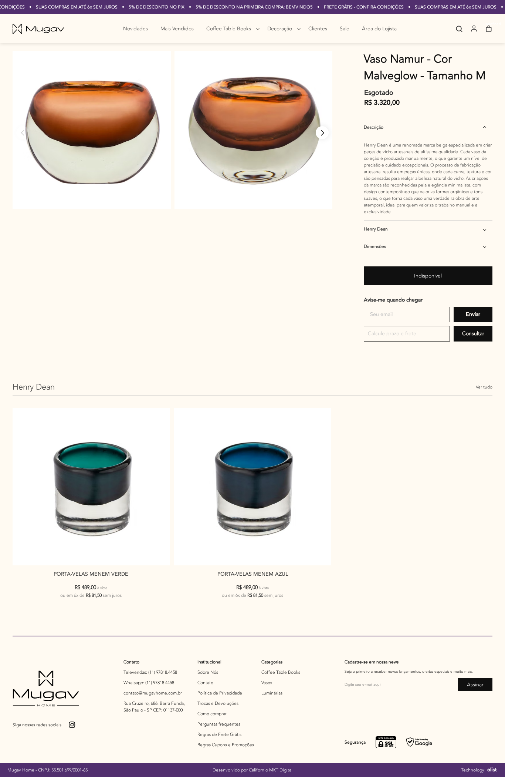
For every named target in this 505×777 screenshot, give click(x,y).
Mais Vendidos (177, 28)
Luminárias (271, 693)
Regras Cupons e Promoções (225, 745)
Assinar (475, 684)
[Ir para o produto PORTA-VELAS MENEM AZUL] (252, 486)
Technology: (474, 770)
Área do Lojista (379, 28)
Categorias (271, 662)
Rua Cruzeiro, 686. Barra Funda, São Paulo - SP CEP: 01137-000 (154, 706)
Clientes (317, 28)
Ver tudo (484, 387)
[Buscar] (453, 28)
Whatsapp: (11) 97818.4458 (148, 683)
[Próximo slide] (322, 132)
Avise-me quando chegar (393, 299)
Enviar (473, 314)
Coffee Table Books (228, 28)
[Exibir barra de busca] (459, 29)
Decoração (279, 28)
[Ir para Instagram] (72, 725)
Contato (131, 662)
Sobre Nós (207, 672)
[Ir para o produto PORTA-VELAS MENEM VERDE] (91, 486)
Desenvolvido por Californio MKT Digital (252, 770)
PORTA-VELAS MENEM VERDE (91, 574)
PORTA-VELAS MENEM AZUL (252, 574)
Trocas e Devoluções (217, 703)
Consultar (473, 333)
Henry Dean (376, 229)
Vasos (266, 683)
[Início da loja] (38, 29)
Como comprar (212, 714)
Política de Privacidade (219, 693)
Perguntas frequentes (218, 724)
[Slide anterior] (22, 132)
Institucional (209, 662)
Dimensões (375, 246)
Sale (344, 28)
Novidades (135, 28)
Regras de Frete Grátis (219, 734)
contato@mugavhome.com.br (152, 693)
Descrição (373, 127)
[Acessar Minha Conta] (474, 31)
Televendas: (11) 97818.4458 (150, 672)
